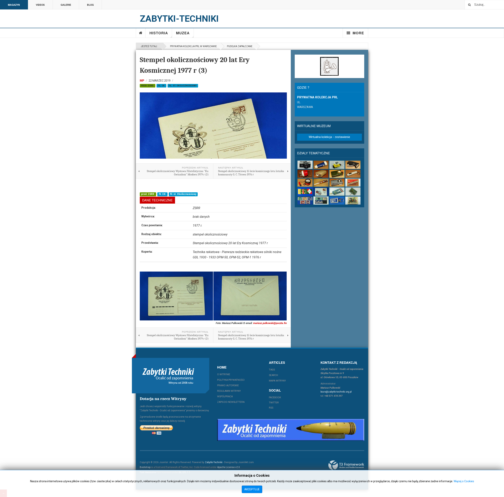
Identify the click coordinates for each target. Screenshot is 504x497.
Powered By (346, 465)
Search (273, 375)
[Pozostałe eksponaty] (352, 200)
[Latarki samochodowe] (305, 183)
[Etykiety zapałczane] (305, 191)
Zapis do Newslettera (231, 402)
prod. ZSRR (147, 85)
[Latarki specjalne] (321, 183)
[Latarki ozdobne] (352, 174)
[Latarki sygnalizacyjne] (337, 183)
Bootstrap (145, 467)
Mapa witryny (277, 380)
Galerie (66, 5)
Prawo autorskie (228, 385)
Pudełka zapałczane (239, 46)
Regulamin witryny (229, 391)
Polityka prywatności (231, 380)
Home (140, 33)
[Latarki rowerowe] (321, 174)
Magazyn (14, 5)
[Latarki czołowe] (337, 165)
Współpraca (225, 396)
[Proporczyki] (337, 191)
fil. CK (161, 85)
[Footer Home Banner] (290, 430)
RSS (271, 407)
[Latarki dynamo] (352, 165)
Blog (90, 5)
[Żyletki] (321, 200)
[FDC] (321, 191)
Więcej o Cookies (464, 481)
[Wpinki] (352, 191)
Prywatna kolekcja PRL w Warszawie (193, 46)
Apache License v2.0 (228, 467)
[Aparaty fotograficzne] (305, 165)
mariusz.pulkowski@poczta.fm (270, 323)
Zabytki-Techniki (213, 462)
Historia (158, 32)
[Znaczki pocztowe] (305, 200)
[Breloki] (337, 200)
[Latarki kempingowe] (305, 174)
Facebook (275, 397)
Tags (272, 369)
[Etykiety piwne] (352, 183)
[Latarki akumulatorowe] (321, 165)
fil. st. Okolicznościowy (183, 85)
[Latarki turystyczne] (337, 174)
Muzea (183, 32)
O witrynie (223, 374)
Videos (40, 5)
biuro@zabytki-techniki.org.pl (336, 391)
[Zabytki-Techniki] (168, 376)
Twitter (274, 402)
